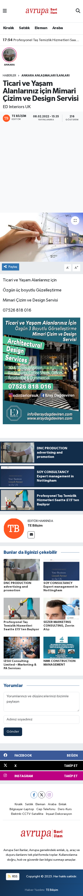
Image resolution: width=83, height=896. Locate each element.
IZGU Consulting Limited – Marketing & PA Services (20, 665)
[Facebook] (33, 794)
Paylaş (13, 266)
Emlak (62, 804)
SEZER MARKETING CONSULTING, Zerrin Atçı (58, 626)
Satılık (24, 28)
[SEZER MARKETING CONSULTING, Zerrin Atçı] (61, 608)
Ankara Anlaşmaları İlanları (45, 75)
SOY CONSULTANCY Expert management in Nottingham (60, 587)
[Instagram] (49, 794)
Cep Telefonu (45, 809)
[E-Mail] (31, 534)
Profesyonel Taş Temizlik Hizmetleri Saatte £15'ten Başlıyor (41, 40)
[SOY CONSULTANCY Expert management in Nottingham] (61, 569)
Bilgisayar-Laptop (22, 809)
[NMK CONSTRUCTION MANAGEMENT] (61, 647)
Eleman (41, 28)
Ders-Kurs (65, 809)
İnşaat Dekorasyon (59, 813)
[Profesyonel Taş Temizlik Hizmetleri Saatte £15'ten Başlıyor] (22, 608)
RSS (14, 876)
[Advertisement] (41, 168)
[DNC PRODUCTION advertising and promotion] (22, 569)
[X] (41, 794)
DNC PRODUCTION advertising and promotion (17, 587)
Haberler (9, 75)
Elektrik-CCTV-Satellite (27, 813)
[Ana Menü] (5, 11)
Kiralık (8, 28)
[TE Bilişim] (14, 528)
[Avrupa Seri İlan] (41, 11)
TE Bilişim (35, 525)
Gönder (13, 731)
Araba (57, 28)
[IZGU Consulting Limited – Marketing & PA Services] (22, 647)
